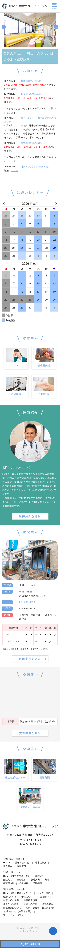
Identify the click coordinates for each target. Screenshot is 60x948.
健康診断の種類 (11, 900)
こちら (14, 170)
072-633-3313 (32, 839)
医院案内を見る (30, 659)
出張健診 (21, 879)
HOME (6, 862)
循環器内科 (8, 883)
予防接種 (37, 883)
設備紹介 (44, 896)
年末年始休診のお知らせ (33, 94)
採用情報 (21, 866)
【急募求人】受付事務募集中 (35, 166)
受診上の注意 (30, 904)
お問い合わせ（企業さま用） (17, 911)
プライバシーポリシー (14, 915)
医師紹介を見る (30, 516)
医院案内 (7, 879)
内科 (46, 879)
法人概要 (7, 866)
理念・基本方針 (22, 862)
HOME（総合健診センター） (17, 893)
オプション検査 (11, 904)
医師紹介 (39, 876)
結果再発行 (47, 904)
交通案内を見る (30, 733)
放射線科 (23, 883)
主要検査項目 (30, 900)
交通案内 (35, 879)
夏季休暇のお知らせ (31, 81)
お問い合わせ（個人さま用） (40, 907)
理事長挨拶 (40, 862)
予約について (28, 896)
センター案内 (44, 893)
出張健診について (12, 907)
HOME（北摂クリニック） (16, 876)
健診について (10, 896)
